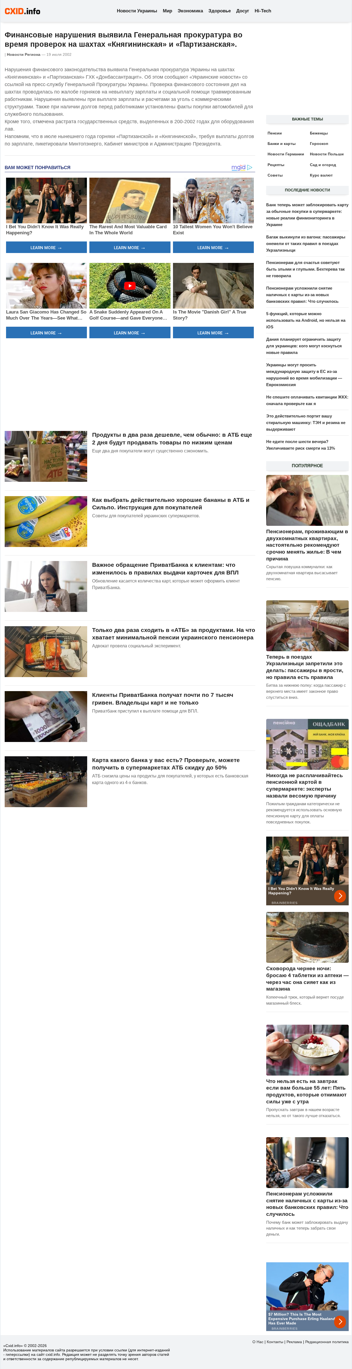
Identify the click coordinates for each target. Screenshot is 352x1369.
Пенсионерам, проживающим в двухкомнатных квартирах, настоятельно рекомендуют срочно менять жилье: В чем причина (307, 545)
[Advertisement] (130, 383)
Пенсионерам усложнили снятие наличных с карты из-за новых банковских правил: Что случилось (302, 295)
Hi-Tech (263, 10)
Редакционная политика (327, 1342)
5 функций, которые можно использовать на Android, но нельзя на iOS (305, 320)
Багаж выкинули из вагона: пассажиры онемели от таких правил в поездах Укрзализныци (305, 243)
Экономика (190, 10)
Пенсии (275, 133)
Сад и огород (323, 165)
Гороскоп (319, 143)
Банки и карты (282, 143)
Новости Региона (23, 54)
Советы (275, 175)
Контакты (275, 1342)
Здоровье (219, 10)
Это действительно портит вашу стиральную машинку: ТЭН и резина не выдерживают (305, 422)
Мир (167, 10)
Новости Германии (286, 154)
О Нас (257, 1342)
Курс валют (321, 175)
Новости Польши (327, 154)
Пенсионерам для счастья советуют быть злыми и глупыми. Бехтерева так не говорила (305, 269)
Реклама (294, 1342)
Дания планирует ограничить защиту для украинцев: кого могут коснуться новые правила (304, 346)
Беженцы (319, 133)
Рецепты (276, 165)
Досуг (242, 10)
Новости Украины (137, 10)
